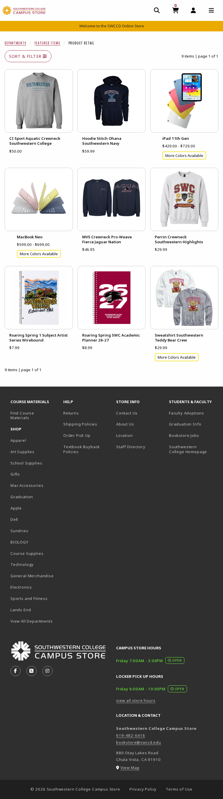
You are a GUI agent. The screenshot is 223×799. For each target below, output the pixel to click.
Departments (15, 43)
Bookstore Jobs (193, 435)
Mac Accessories (26, 485)
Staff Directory (130, 446)
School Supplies (26, 463)
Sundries (19, 530)
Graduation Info (185, 424)
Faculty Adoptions (186, 413)
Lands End (20, 609)
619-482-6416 (130, 735)
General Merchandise (32, 575)
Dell (14, 519)
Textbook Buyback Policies (81, 449)
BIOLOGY (19, 542)
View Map (130, 767)
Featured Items (47, 43)
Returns (71, 413)
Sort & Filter (26, 56)
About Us (125, 424)
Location (124, 435)
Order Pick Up (77, 435)
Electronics (21, 587)
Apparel (18, 440)
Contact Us (127, 413)
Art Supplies (22, 451)
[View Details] (39, 101)
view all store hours (136, 700)
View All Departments (31, 621)
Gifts (15, 474)
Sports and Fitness (29, 598)
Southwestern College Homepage (193, 449)
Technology (22, 564)
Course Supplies (26, 553)
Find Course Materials (22, 415)
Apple (16, 508)
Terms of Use (179, 789)
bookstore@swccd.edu (138, 742)
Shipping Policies (80, 424)
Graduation (21, 496)
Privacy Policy (143, 789)
